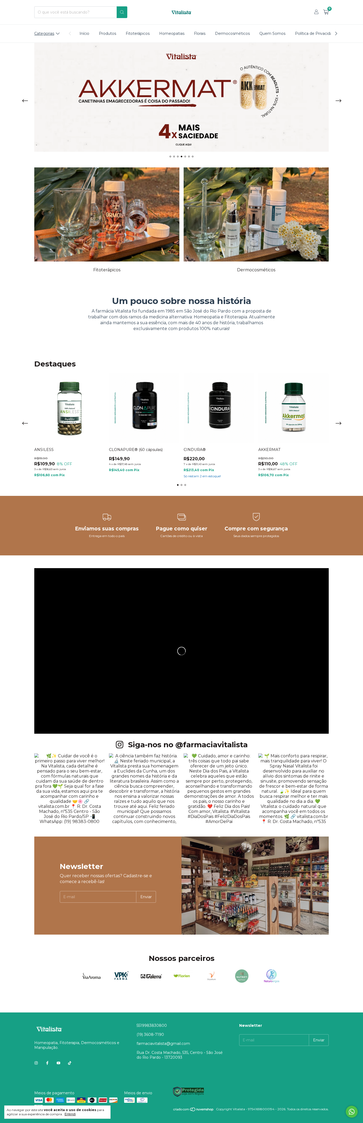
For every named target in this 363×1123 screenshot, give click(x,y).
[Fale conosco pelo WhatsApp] (352, 1112)
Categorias (44, 33)
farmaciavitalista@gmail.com (163, 1043)
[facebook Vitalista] (47, 1063)
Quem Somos (272, 33)
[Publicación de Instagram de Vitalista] (69, 788)
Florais (199, 33)
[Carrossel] (181, 97)
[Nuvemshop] (193, 1110)
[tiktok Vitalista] (69, 1063)
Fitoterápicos (138, 33)
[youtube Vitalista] (58, 1063)
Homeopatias (171, 33)
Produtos (107, 33)
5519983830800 (152, 1025)
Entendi (70, 1114)
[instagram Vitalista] (36, 1063)
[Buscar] (122, 12)
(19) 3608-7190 (150, 1034)
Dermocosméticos (232, 33)
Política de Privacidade (316, 33)
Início (84, 33)
